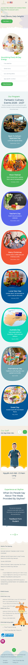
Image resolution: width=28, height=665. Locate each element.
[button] (8, 2)
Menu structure (7, 84)
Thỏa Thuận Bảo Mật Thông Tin (12, 630)
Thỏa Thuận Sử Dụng (10, 627)
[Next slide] (20, 432)
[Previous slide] (25, 432)
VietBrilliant (19, 656)
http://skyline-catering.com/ (13, 576)
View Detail (6, 21)
